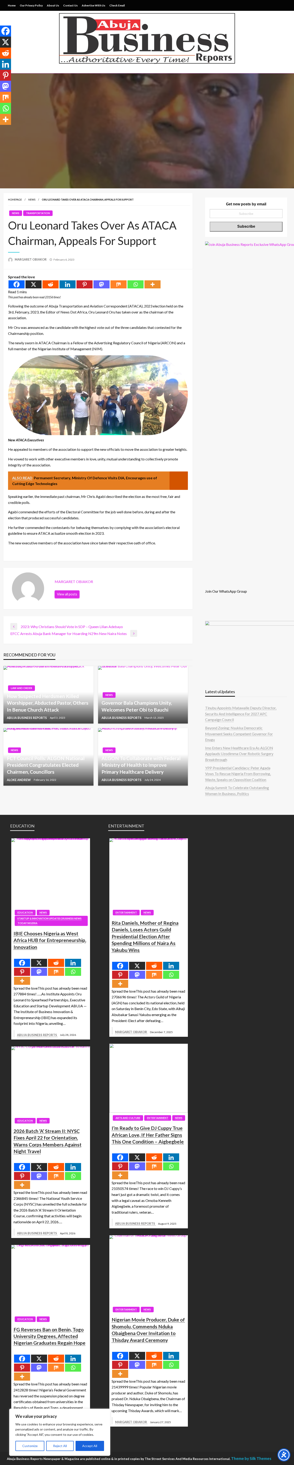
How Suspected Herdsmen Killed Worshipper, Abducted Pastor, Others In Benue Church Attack (47, 702)
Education (25, 912)
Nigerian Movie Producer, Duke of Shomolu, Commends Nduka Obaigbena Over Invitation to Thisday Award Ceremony (148, 1330)
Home (12, 5)
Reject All (60, 1446)
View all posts (67, 594)
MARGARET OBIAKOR (31, 259)
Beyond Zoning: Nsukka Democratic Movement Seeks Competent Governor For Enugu (239, 734)
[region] (59, 1432)
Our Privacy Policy (31, 5)
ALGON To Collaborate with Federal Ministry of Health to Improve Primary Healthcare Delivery (141, 765)
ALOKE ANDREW (19, 780)
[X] (33, 284)
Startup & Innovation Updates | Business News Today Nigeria (49, 921)
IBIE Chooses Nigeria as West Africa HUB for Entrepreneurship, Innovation (50, 940)
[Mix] (118, 284)
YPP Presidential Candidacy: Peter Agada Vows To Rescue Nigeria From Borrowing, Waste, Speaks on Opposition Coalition (238, 774)
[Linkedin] (67, 284)
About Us (53, 5)
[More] (152, 284)
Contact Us (70, 5)
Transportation (38, 213)
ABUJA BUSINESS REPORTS (27, 718)
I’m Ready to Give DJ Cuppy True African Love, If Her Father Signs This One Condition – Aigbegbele (148, 1134)
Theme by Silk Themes (251, 1458)
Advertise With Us (93, 5)
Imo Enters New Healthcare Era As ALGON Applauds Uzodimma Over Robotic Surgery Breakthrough (239, 754)
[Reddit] (50, 284)
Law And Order (21, 688)
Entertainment (126, 912)
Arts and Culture (128, 1117)
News (31, 199)
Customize (30, 1446)
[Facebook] (16, 284)
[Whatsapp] (135, 284)
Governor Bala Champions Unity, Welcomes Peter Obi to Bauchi (137, 706)
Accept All (89, 1446)
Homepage (15, 199)
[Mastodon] (101, 284)
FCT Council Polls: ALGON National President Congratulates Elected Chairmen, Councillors (46, 765)
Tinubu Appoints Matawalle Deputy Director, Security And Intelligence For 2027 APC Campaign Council (240, 714)
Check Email (117, 5)
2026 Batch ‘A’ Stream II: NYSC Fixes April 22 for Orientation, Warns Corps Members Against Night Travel (48, 1141)
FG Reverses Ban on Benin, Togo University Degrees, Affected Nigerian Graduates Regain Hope (49, 1336)
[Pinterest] (84, 284)
